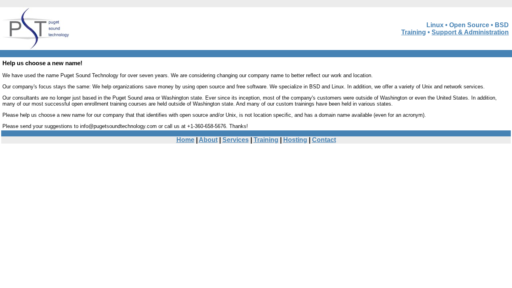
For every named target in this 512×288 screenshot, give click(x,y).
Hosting (295, 139)
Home (185, 139)
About (208, 139)
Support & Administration (470, 32)
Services (235, 139)
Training (413, 32)
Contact (324, 139)
